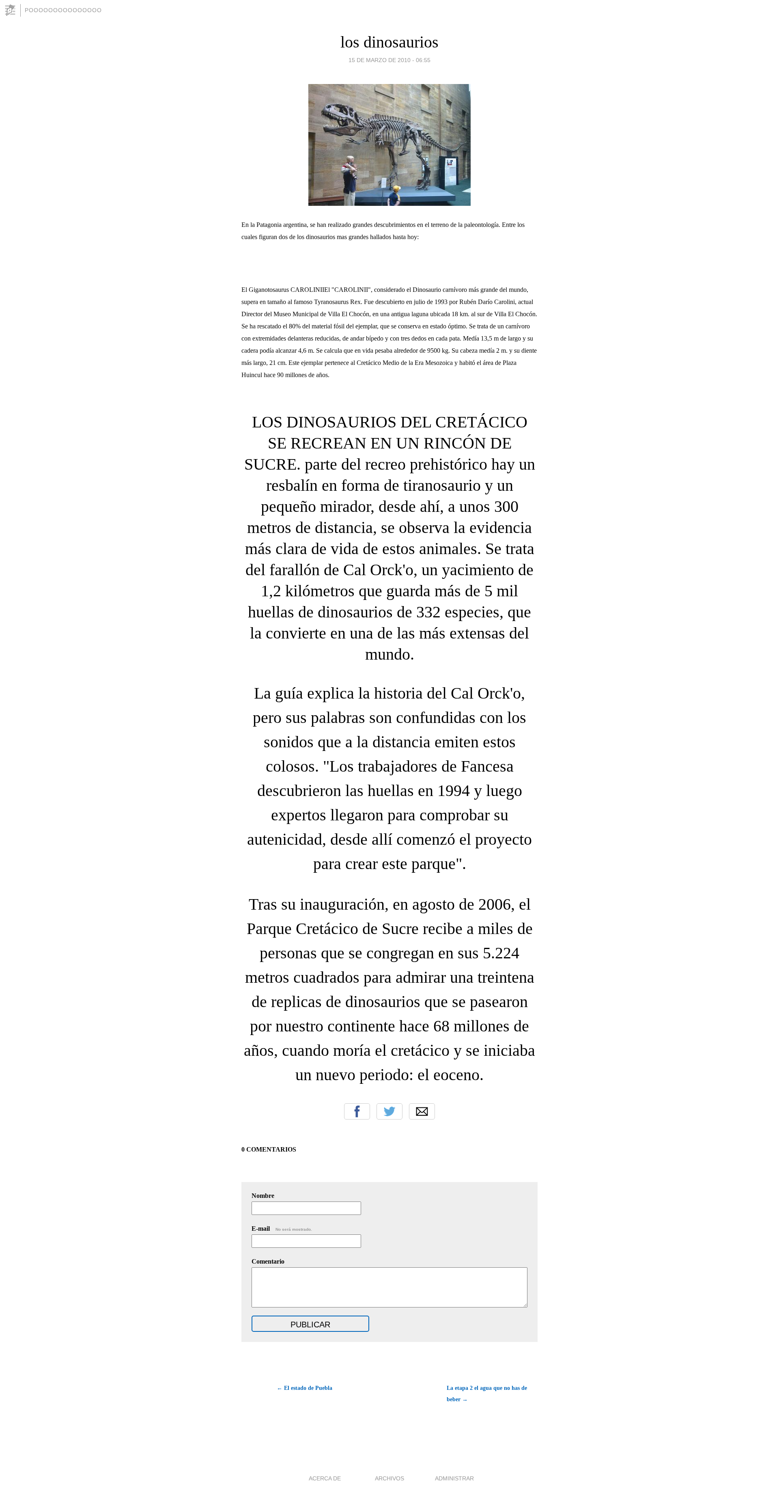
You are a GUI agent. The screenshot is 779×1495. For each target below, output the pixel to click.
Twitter (389, 1111)
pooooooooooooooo (63, 10)
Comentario (268, 1261)
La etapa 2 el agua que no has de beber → (487, 1393)
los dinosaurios (389, 42)
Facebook (357, 1111)
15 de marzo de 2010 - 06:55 (389, 60)
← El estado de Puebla (304, 1388)
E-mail (282, 1228)
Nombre (263, 1195)
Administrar (454, 1478)
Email (422, 1111)
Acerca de (325, 1478)
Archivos (389, 1478)
